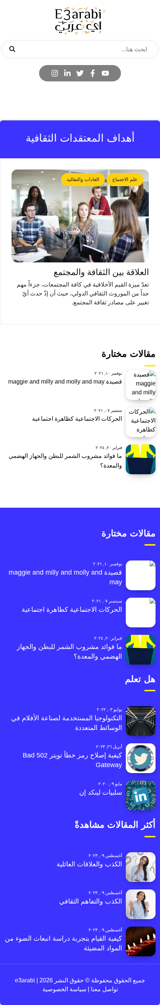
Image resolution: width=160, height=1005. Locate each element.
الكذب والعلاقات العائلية (89, 864)
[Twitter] (80, 73)
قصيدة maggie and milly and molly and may (65, 381)
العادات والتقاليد (83, 179)
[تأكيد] (12, 49)
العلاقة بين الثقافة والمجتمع (101, 272)
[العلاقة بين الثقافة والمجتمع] (80, 215)
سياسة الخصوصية (64, 989)
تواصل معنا (103, 989)
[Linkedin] (67, 73)
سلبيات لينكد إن (100, 792)
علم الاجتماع (125, 179)
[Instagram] (54, 73)
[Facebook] (92, 73)
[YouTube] (105, 73)
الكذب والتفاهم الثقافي (90, 901)
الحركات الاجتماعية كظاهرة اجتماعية (77, 419)
